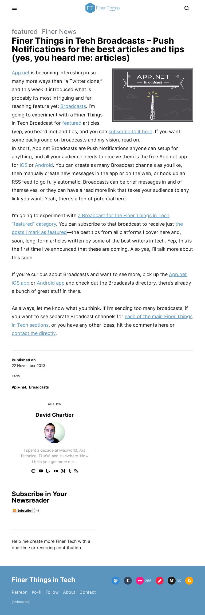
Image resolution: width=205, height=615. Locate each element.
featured (25, 31)
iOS (23, 165)
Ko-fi (36, 592)
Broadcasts (39, 387)
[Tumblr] (128, 581)
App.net (21, 72)
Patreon (19, 592)
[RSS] (189, 581)
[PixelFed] (160, 581)
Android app (51, 283)
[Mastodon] (116, 581)
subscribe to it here (130, 131)
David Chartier (55, 415)
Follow (52, 592)
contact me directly (34, 333)
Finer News (59, 31)
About (69, 592)
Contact (88, 592)
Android (44, 165)
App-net (19, 387)
